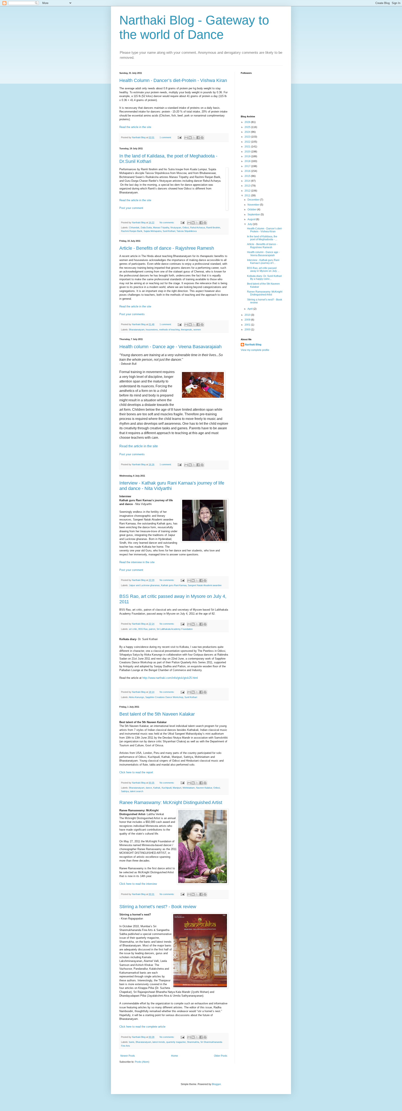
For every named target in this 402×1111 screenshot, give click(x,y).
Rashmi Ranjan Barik (131, 231)
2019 (248, 156)
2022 (248, 141)
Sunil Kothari (169, 231)
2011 (248, 195)
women (197, 329)
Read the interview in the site (137, 562)
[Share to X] (194, 138)
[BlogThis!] (190, 138)
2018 (248, 161)
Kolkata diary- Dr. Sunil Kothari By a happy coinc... (264, 277)
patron (152, 629)
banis (131, 1042)
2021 (248, 146)
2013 (248, 185)
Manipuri (177, 787)
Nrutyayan (175, 227)
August (251, 219)
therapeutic (186, 329)
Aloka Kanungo (136, 697)
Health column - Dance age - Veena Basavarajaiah (170, 346)
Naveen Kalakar (204, 787)
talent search (136, 791)
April (250, 308)
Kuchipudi (166, 787)
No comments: (167, 222)
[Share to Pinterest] (202, 138)
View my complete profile (255, 350)
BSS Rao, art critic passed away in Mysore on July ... (263, 269)
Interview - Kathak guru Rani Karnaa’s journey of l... (263, 262)
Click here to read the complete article (142, 1026)
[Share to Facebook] (198, 138)
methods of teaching (169, 329)
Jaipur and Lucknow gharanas (144, 585)
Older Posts (220, 1055)
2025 (248, 127)
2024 (248, 131)
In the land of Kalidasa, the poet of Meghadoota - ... (262, 238)
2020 (248, 151)
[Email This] (186, 138)
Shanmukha (193, 1042)
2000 (248, 329)
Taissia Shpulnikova (187, 231)
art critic (133, 629)
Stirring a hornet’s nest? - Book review (157, 906)
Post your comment (131, 208)
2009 (248, 319)
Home (174, 1055)
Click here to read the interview (138, 883)
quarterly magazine (176, 1042)
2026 (248, 122)
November (253, 204)
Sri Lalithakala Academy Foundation (175, 629)
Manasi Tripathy (161, 227)
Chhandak (134, 227)
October (252, 209)
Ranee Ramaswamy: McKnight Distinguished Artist (170, 802)
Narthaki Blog (253, 344)
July (250, 224)
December (253, 199)
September (254, 214)
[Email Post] (179, 137)
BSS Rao (143, 629)
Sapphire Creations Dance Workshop (164, 697)
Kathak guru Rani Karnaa (174, 585)
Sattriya (125, 791)
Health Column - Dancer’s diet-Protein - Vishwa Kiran (173, 80)
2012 (248, 190)
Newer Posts (127, 1055)
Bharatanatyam (136, 329)
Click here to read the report (136, 772)
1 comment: (166, 137)
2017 (248, 166)
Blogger (216, 1084)
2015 (248, 176)
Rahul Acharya (197, 227)
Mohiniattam (189, 787)
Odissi (185, 227)
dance (149, 787)
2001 (248, 324)
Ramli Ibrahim (213, 227)
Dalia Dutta (146, 227)
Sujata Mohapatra (152, 231)
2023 (248, 136)
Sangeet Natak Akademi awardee (205, 585)
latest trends (158, 1042)
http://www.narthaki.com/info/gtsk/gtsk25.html (170, 677)
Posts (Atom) (142, 1061)
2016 (248, 171)
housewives (152, 329)
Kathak (156, 787)
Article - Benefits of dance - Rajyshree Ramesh (166, 248)
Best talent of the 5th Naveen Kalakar (157, 714)
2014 (248, 180)
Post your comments (132, 314)
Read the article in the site (135, 127)
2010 (248, 314)
